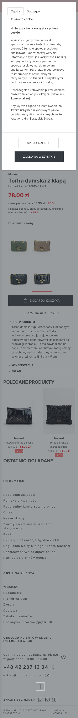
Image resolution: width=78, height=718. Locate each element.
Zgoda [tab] (15, 11)
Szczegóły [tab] (34, 11)
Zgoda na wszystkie (39, 156)
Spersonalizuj (38, 143)
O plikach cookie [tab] (22, 19)
